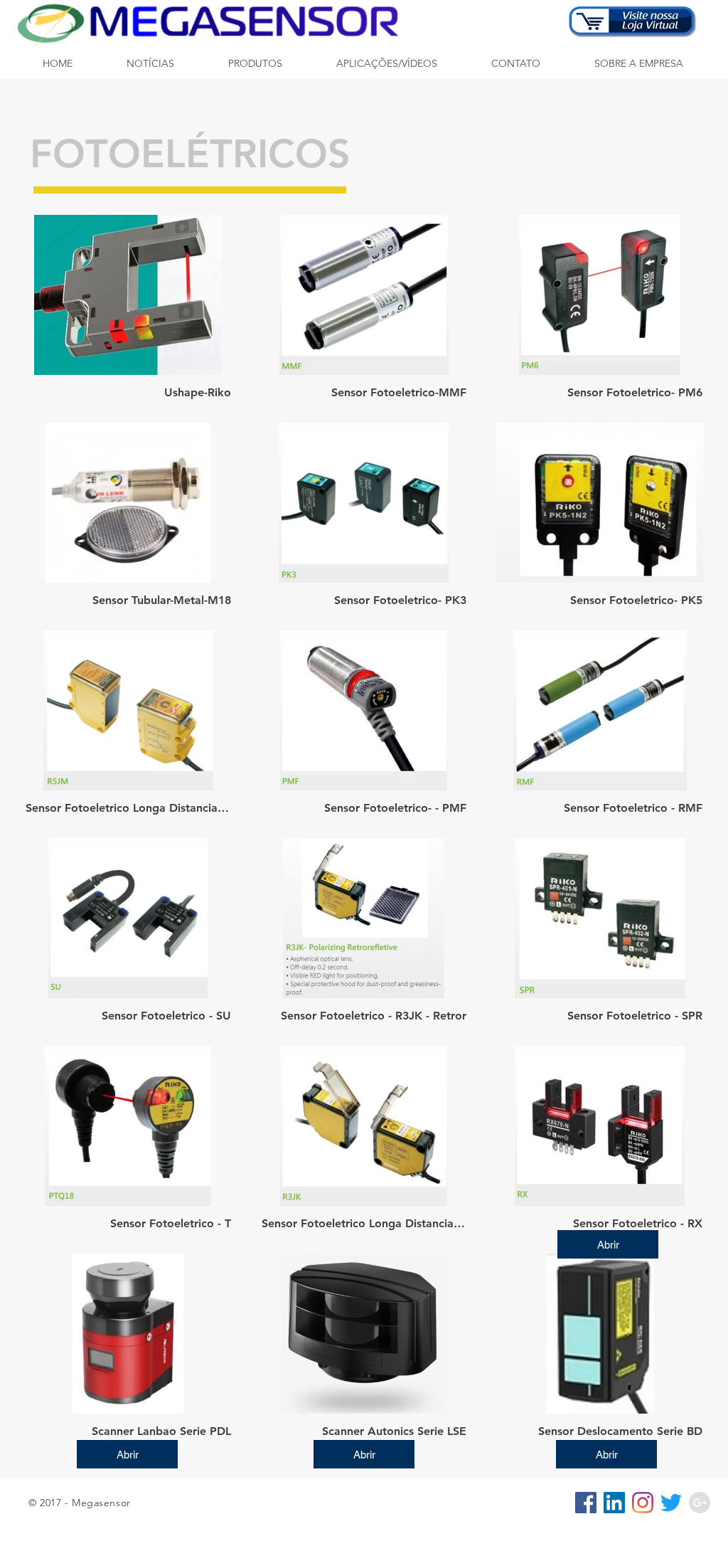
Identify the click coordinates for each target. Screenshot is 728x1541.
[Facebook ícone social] (585, 1502)
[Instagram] (642, 1502)
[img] (128, 313)
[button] (255, 64)
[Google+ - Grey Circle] (699, 1502)
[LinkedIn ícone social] (614, 1502)
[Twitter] (671, 1502)
